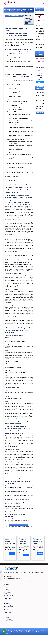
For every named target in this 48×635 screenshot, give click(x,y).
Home (7, 587)
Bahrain (19, 630)
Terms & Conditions (10, 595)
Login (7, 616)
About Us (8, 590)
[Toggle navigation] (43, 3)
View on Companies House (28, 22)
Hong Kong (10, 630)
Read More (12, 553)
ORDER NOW (39, 82)
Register (7, 617)
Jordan (15, 630)
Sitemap (7, 609)
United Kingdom (12, 631)
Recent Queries (9, 608)
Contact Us (8, 602)
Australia (6, 633)
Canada (18, 631)
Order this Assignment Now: (14, 15)
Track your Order (9, 620)
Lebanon (24, 630)
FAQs (7, 589)
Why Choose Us (9, 593)
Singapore (23, 631)
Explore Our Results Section (40, 9)
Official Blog (8, 605)
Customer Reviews (10, 606)
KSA (9, 633)
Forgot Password (9, 619)
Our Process (8, 592)
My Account (8, 603)
